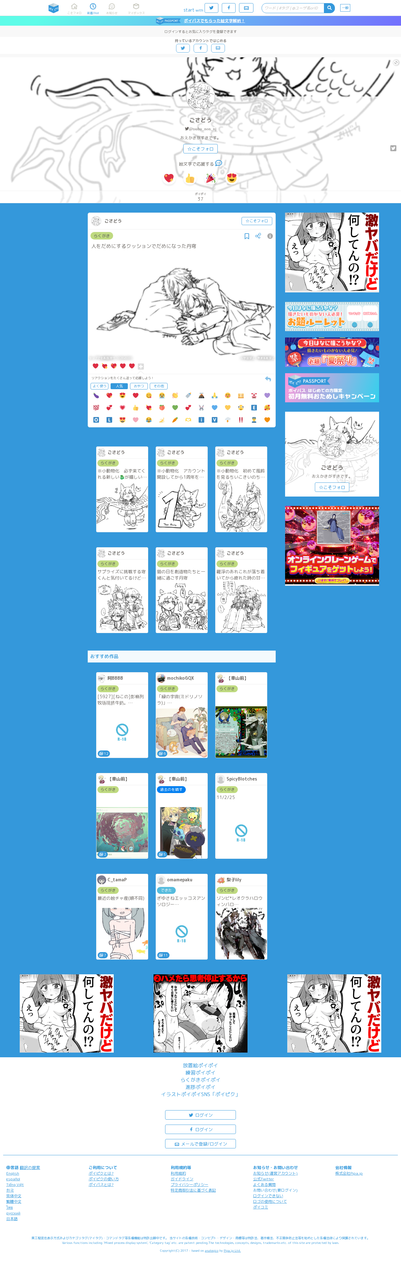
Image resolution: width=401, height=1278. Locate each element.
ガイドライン (182, 1179)
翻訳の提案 (30, 1167)
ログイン (203, 1115)
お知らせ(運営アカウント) (275, 1173)
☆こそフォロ (200, 149)
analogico (211, 1250)
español (13, 1179)
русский (13, 1213)
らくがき (102, 236)
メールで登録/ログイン (203, 1144)
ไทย (9, 1207)
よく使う (100, 386)
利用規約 (178, 1173)
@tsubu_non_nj (202, 129)
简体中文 (13, 1195)
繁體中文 (13, 1201)
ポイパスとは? (101, 1184)
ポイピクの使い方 (104, 1179)
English (12, 1173)
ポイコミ (260, 1207)
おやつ (139, 386)
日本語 (12, 1218)
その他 (159, 386)
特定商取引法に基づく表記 (193, 1190)
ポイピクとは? (101, 1173)
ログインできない (268, 1195)
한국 (10, 1190)
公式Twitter (263, 1179)
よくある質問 (264, 1184)
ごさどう (200, 120)
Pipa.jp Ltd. (232, 1250)
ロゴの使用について (270, 1201)
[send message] (218, 164)
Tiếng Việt (15, 1184)
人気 (119, 386)
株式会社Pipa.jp (349, 1173)
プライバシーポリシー (189, 1184)
